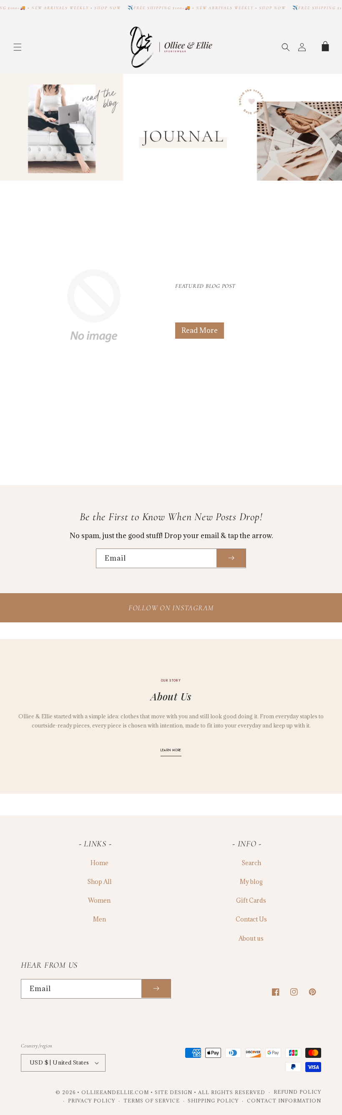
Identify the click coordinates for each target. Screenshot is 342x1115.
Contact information (284, 1100)
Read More (199, 330)
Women (99, 900)
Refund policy (297, 1092)
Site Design (173, 1092)
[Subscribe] (231, 558)
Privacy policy (91, 1100)
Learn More (171, 750)
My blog (251, 882)
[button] (17, 47)
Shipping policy (213, 1100)
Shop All (99, 882)
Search (251, 863)
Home (99, 863)
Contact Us (251, 919)
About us (251, 938)
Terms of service (151, 1100)
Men (99, 919)
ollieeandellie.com (115, 1092)
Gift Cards (251, 900)
